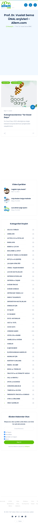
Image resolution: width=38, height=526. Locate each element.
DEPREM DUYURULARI (14, 276)
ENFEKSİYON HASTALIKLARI (16, 301)
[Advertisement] (19, 52)
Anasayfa (10, 26)
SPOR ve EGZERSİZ (13, 382)
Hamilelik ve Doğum (11, 437)
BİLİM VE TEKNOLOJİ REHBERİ (17, 255)
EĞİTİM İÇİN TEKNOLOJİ (15, 293)
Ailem (7, 439)
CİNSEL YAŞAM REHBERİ (15, 268)
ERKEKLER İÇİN (12, 306)
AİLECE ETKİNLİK (13, 230)
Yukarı (20, 521)
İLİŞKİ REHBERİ (12, 348)
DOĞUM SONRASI (13, 289)
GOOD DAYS (5, 82)
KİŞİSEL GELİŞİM (12, 365)
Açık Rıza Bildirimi (17, 504)
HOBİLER (10, 344)
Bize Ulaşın (32, 503)
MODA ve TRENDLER (14, 369)
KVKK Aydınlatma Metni (10, 504)
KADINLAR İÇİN (12, 356)
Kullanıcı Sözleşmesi (25, 503)
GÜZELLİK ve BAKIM (13, 335)
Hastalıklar (8, 434)
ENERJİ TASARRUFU (14, 297)
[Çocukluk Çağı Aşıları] (7, 209)
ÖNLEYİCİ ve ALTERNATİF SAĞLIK (18, 373)
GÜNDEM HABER (16, 82)
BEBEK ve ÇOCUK (13, 246)
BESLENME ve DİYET (14, 251)
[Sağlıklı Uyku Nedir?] (7, 191)
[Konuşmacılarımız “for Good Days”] (19, 94)
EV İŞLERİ (10, 310)
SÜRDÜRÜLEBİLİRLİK (14, 386)
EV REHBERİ (11, 314)
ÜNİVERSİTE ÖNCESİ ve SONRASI (18, 394)
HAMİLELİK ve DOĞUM (14, 339)
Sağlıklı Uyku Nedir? (18, 189)
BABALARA (11, 242)
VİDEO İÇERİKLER (13, 403)
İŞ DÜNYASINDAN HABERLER (16, 352)
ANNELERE (11, 234)
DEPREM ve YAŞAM (13, 280)
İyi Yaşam (8, 432)
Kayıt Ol (19, 442)
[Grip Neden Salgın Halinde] (7, 200)
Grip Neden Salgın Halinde (21, 199)
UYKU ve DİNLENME (13, 399)
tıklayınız (27, 446)
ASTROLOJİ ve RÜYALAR (15, 238)
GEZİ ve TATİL (12, 322)
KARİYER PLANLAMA (14, 361)
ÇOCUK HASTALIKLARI (14, 272)
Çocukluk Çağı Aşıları (19, 208)
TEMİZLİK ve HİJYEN (14, 390)
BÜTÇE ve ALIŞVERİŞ (14, 259)
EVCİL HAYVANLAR (13, 318)
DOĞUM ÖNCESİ (12, 284)
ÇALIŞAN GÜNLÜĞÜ (13, 263)
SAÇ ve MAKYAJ (12, 377)
